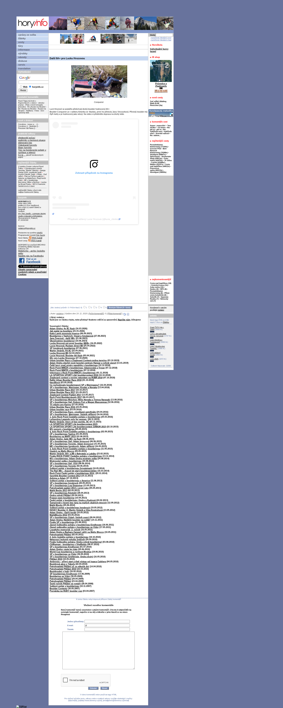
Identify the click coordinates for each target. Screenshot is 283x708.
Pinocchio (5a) (156, 105)
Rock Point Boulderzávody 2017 (66, 397)
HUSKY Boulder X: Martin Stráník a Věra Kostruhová (76, 510)
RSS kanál (36, 238)
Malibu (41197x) (156, 164)
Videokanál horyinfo (27, 145)
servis (21, 64)
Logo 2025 (154, 359)
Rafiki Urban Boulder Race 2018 (66, 380)
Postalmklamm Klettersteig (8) (156, 292)
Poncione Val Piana (25, 128)
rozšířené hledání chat (161, 40)
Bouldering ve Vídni (60, 576)
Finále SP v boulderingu (62, 522)
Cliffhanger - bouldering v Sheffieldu (68, 544)
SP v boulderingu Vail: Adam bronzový (69, 441)
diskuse (22, 61)
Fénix (37, 111)
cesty (21, 42)
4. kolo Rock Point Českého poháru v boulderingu (75, 431)
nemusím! (161, 126)
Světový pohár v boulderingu (64, 586)
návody (22, 57)
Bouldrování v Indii (59, 571)
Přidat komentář (114, 313)
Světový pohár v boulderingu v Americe (70, 480)
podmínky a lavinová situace (31, 140)
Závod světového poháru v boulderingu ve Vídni (74, 527)
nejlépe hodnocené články (28, 192)
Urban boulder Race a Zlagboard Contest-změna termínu (78, 360)
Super (152, 126)
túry (20, 46)
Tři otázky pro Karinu (60, 404)
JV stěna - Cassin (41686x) (161, 161)
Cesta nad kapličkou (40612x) (160, 165)
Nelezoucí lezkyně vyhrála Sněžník (67, 539)
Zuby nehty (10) (157, 287)
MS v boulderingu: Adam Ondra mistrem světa (73, 458)
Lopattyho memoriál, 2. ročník (65, 529)
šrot (42, 111)
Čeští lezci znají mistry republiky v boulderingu (74, 365)
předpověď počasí (26, 138)
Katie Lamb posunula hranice (64, 333)
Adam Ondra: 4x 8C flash (62, 328)
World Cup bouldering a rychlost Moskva (70, 552)
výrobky (22, 53)
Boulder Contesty (58, 588)
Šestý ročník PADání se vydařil (65, 583)
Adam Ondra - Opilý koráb (63, 512)
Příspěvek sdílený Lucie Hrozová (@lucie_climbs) (93, 219)
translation (24, 68)
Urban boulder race (59, 409)
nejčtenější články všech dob (29, 190)
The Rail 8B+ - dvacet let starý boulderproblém (73, 471)
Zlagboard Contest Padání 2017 (65, 395)
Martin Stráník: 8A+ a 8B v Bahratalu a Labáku (73, 453)
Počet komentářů (96, 313)
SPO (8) (163, 289)
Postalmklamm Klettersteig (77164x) (159, 146)
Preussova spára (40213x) (156, 169)
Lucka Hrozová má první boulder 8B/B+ (70, 343)
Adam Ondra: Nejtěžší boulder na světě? (70, 520)
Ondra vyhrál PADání (60, 495)
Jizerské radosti (162, 133)
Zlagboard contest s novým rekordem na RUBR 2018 (76, 377)
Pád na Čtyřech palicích (33, 176)
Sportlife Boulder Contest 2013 (65, 476)
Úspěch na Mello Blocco (62, 451)
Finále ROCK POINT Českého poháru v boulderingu (76, 456)
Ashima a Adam (58, 478)
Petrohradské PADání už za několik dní (69, 566)
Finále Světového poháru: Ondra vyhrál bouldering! (76, 542)
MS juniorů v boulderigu (62, 429)
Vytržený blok (23, 113)
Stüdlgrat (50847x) (158, 154)
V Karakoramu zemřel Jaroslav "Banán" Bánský (30, 169)
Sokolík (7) (154, 297)
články (22, 38)
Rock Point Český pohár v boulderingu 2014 (72, 473)
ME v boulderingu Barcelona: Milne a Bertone (28, 181)
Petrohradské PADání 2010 (63, 569)
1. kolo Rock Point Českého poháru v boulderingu (75, 417)
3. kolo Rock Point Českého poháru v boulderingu (75, 449)
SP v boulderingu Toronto (63, 466)
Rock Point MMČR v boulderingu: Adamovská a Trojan (77, 368)
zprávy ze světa (27, 35)
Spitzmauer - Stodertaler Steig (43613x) (160, 157)
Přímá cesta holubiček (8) (159, 294)
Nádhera (29, 111)
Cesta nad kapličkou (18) (160, 283)
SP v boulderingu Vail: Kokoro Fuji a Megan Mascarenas (79, 402)
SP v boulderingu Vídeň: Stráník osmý (69, 517)
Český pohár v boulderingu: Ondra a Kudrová (73, 500)
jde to (159, 129)
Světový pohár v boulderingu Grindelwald (71, 468)
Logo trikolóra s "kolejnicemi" (156, 341)
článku (166, 322)
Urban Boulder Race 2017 (62, 390)
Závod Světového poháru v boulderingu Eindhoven (76, 525)
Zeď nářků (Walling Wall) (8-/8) (158, 102)
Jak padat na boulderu (61, 331)
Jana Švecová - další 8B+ (62, 338)
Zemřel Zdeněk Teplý (26, 174)
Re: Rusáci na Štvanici (36, 107)
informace (24, 49)
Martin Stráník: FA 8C (60, 350)
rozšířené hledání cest (161, 38)
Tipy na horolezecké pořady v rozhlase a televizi (32, 151)
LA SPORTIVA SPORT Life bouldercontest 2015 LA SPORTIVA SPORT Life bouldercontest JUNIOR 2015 (78, 425)
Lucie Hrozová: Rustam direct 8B (66, 346)
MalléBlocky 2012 (58, 515)
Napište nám (124, 320)
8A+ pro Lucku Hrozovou (62, 358)
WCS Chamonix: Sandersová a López (32, 185)
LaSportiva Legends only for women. (68, 419)
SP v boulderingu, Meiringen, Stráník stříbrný (73, 414)
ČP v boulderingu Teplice (62, 434)
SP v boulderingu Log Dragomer (66, 485)
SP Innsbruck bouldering (62, 348)
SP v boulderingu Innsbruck (64, 483)
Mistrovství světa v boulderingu (66, 461)
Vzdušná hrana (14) (159, 285)
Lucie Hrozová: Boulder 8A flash (66, 355)
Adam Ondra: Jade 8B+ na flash (66, 439)
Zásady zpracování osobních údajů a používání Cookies (32, 272)
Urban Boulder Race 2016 (62, 407)
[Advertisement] (95, 8)
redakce (60, 313)
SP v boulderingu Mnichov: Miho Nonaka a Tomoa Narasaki (80, 399)
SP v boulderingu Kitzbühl (63, 493)
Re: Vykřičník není (158, 130)
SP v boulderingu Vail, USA (64, 463)
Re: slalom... (155, 135)
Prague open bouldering (62, 498)
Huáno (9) (154, 289)
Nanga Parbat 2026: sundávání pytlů (31, 171)
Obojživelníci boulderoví (62, 341)
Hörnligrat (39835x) (158, 172)
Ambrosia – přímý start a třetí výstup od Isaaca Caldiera (78, 561)
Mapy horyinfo (25, 147)
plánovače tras (25, 142)
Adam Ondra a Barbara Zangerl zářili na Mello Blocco (77, 532)
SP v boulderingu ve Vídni (63, 554)
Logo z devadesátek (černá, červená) (158, 335)
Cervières (22, 126)
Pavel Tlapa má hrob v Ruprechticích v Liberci (27, 102)
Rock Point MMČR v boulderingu (66, 370)
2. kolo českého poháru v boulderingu (69, 537)
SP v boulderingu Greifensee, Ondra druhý (71, 556)
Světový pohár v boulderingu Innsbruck (70, 507)
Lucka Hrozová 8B (59, 353)
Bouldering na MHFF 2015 (63, 436)
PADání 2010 (56, 559)
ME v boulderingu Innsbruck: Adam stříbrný (72, 446)
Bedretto (32, 126)
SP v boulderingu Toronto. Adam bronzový (71, 444)
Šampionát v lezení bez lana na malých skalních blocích (78, 502)
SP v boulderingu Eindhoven (64, 547)
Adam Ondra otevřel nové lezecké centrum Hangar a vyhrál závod (83, 363)
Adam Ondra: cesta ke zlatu (63, 549)
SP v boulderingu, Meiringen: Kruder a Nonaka (73, 387)
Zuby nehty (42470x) (159, 159)
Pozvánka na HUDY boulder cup (66, 591)
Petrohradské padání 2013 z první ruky (69, 488)
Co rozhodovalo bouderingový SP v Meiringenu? (74, 385)
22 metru (162, 128)
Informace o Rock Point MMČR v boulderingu (73, 372)
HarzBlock (55, 382)
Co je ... (22, 155)
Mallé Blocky (56, 505)
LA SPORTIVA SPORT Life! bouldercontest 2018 (74, 375)
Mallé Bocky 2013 (58, 490)
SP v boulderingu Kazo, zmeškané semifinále (73, 412)
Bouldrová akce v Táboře (62, 564)
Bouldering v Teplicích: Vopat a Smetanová (71, 336)
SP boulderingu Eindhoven (63, 574)
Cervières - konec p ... (27, 124)
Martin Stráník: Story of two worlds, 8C (69, 422)
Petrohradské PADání (60, 534)
